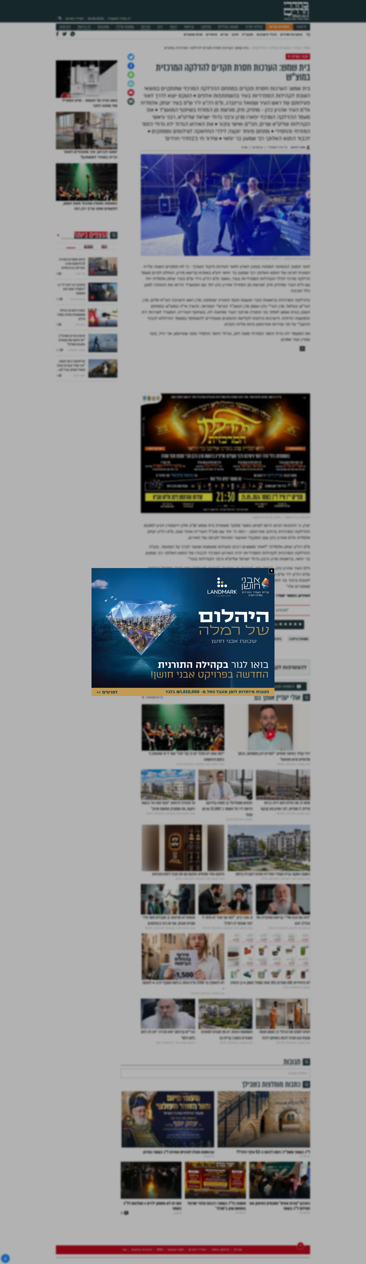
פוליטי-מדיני (253, 27)
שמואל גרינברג (298, 683)
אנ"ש (224, 34)
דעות (173, 27)
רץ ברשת (84, 27)
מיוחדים (211, 34)
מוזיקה (206, 27)
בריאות (189, 27)
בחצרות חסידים (291, 34)
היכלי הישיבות (266, 34)
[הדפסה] (131, 128)
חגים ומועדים (193, 34)
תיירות (145, 27)
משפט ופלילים (228, 27)
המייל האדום (75, 18)
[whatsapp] (131, 119)
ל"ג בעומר (255, 683)
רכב (160, 27)
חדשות (301, 27)
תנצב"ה (247, 34)
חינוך (235, 34)
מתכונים (103, 27)
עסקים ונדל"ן (125, 27)
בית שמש (275, 683)
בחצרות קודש (279, 27)
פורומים (65, 27)
